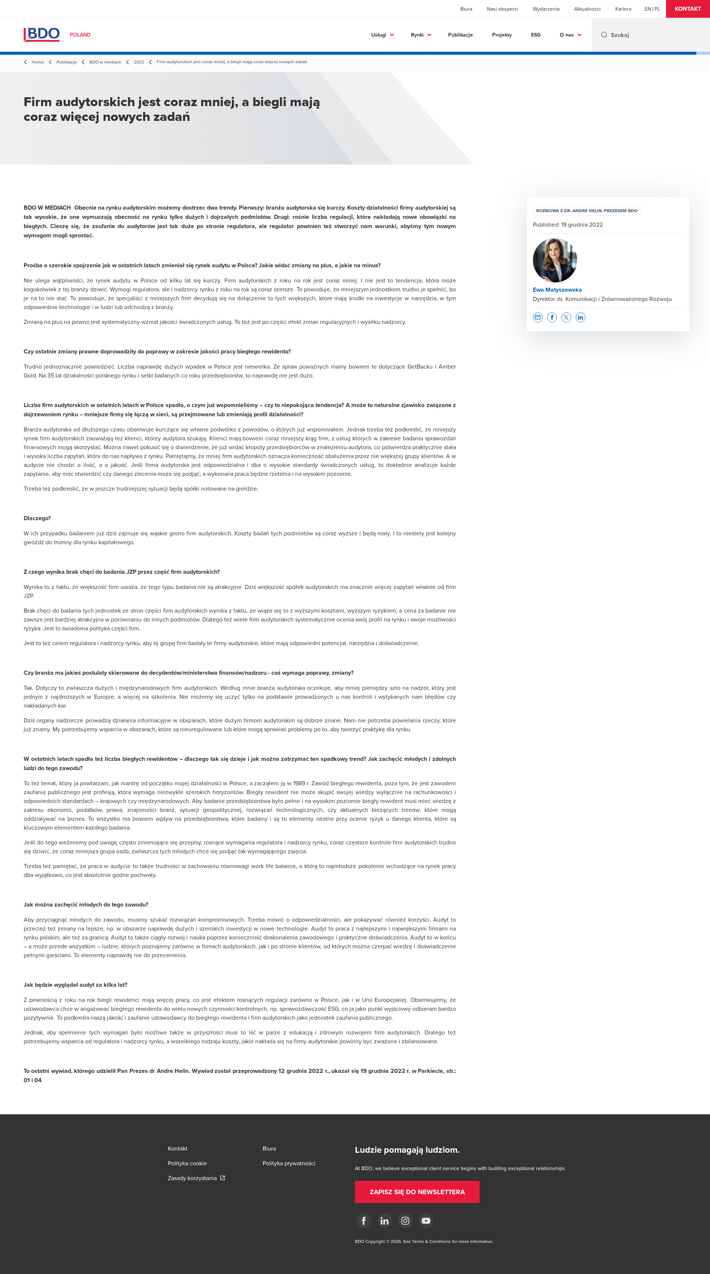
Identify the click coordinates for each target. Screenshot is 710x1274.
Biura (466, 9)
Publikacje (460, 34)
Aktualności (587, 9)
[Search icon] (604, 34)
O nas (567, 34)
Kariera (623, 9)
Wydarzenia (546, 9)
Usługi (378, 34)
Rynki (417, 34)
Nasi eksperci (502, 9)
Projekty (502, 34)
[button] (688, 9)
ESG (536, 34)
